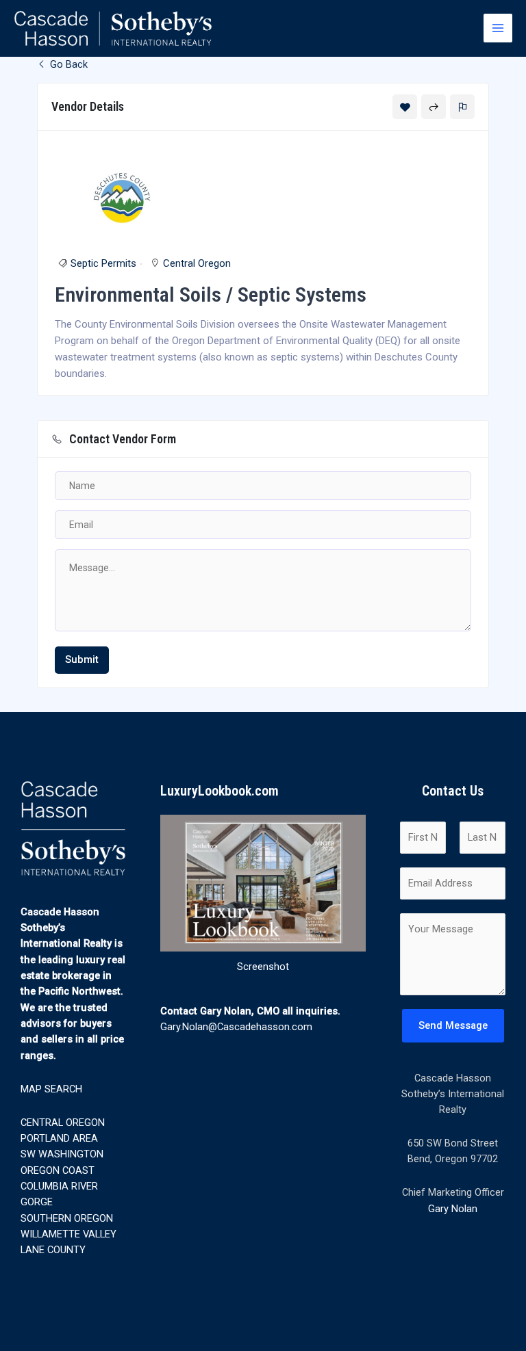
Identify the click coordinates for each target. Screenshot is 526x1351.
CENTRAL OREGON (63, 1122)
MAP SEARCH (51, 1089)
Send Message (453, 1025)
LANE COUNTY (53, 1250)
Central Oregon (197, 263)
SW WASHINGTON (62, 1154)
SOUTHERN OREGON (67, 1218)
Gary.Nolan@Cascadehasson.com (236, 1027)
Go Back (67, 64)
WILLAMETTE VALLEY (68, 1234)
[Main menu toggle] (498, 28)
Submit (82, 659)
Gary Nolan (452, 1209)
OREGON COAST (58, 1170)
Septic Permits (103, 263)
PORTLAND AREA (59, 1138)
